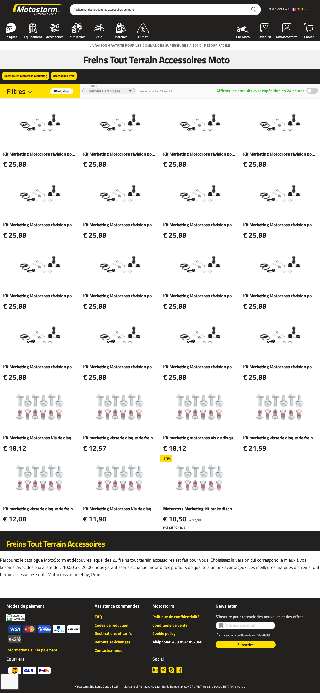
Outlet (143, 36)
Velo (99, 36)
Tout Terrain (77, 36)
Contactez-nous (108, 650)
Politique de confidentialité (176, 617)
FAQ (98, 617)
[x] (163, 670)
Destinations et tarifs (113, 633)
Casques (11, 36)
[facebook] (179, 670)
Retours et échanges (113, 642)
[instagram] (155, 670)
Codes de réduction (111, 625)
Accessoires (55, 36)
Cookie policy (164, 633)
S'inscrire (246, 645)
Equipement (33, 36)
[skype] (171, 670)
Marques (121, 36)
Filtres (16, 91)
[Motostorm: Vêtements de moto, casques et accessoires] (38, 9)
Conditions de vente (170, 625)
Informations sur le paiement (32, 650)
